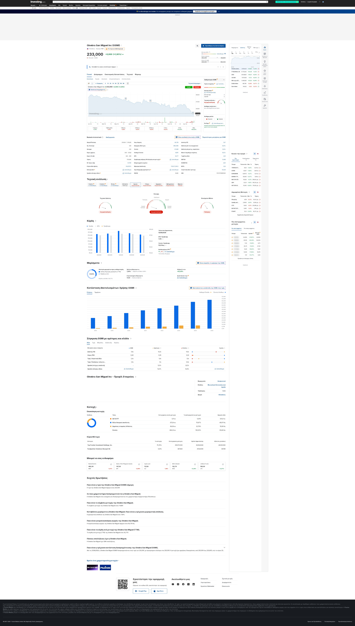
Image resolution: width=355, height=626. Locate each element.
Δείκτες (242, 47)
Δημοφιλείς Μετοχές (239, 192)
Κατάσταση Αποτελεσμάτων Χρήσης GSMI (110, 288)
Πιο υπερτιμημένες (249, 228)
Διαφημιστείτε (226, 582)
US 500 (234, 77)
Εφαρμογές (204, 578)
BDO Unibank (176, 464)
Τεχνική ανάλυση (96, 179)
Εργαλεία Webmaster (207, 586)
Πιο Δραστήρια (235, 159)
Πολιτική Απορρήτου (329, 621)
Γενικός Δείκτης (236, 68)
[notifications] (320, 2)
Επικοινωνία (226, 586)
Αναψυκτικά (222, 381)
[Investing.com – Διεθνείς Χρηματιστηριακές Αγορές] (38, 2)
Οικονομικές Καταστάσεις (114, 74)
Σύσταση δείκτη (126, 79)
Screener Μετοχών (44, 8)
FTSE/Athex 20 (236, 71)
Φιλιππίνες (222, 394)
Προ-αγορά (58, 8)
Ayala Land (147, 464)
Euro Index (234, 86)
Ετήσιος (89, 292)
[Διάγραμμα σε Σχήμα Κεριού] (89, 83)
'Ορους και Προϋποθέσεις (314, 621)
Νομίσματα (235, 47)
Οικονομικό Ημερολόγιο (89, 5)
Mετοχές (34, 8)
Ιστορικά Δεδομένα (114, 79)
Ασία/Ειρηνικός (121, 8)
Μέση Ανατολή (112, 8)
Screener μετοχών (102, 5)
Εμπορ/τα (249, 47)
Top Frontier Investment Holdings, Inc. (99, 445)
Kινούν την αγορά (238, 154)
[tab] (92, 185)
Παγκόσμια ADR (83, 8)
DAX (233, 74)
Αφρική (128, 8)
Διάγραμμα (98, 74)
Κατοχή (91, 407)
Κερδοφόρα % (246, 159)
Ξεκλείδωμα (220, 54)
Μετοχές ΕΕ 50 (236, 80)
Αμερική (99, 8)
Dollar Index (235, 83)
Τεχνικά (130, 74)
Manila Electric (92, 464)
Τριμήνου (97, 292)
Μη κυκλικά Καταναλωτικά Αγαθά (217, 386)
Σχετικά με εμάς (227, 578)
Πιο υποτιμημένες (237, 228)
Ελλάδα (52, 8)
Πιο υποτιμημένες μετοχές (238, 223)
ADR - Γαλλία (92, 8)
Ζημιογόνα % (256, 159)
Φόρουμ (138, 74)
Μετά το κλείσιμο (67, 8)
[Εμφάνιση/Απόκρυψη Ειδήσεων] (128, 83)
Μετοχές (256, 47)
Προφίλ (97, 79)
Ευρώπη (105, 8)
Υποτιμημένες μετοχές (136, 8)
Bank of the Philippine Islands (124, 464)
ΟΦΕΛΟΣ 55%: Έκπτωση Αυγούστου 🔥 (287, 1)
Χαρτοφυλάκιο (205, 582)
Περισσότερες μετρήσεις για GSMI (214, 137)
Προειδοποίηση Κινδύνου (345, 621)
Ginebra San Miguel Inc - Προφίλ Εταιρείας (110, 376)
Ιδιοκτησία (104, 79)
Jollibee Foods (204, 464)
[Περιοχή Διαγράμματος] (92, 83)
